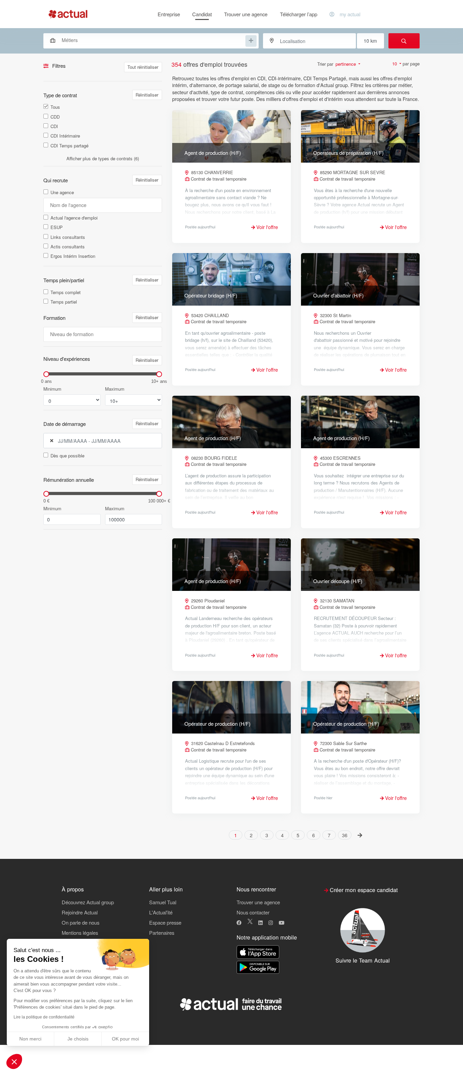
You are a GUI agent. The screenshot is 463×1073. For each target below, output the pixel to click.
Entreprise (169, 14)
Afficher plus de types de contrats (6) (102, 158)
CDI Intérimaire (65, 136)
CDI (54, 126)
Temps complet (66, 292)
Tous (55, 107)
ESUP (57, 227)
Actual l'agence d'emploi (74, 218)
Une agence (62, 192)
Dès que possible (67, 456)
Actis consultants (68, 247)
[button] (14, 1061)
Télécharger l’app (298, 14)
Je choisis (77, 1038)
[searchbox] (153, 40)
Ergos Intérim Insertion (73, 256)
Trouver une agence (245, 14)
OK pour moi (125, 1038)
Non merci (30, 1038)
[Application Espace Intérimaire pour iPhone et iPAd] (258, 952)
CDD (55, 117)
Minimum (52, 389)
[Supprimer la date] (52, 441)
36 (344, 835)
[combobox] (148, 40)
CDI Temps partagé (69, 146)
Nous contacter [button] (253, 912)
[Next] (360, 834)
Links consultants (68, 237)
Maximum (114, 389)
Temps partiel (64, 302)
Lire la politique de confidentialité (44, 1017)
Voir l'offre (266, 227)
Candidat (202, 14)
